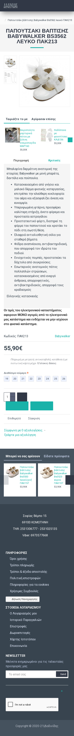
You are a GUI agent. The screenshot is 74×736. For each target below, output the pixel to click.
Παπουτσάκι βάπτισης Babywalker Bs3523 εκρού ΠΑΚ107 (61, 475)
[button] (4, 140)
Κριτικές (54, 160)
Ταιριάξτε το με (17, 119)
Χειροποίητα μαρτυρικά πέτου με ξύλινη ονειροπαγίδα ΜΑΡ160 (27, 138)
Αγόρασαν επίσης (43, 119)
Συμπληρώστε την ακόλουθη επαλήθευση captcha (29, 693)
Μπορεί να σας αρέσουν (23, 456)
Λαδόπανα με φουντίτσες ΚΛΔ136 (60, 135)
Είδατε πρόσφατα (56, 456)
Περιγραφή (21, 160)
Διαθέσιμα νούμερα (15, 373)
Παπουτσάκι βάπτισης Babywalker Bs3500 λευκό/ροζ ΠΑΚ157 (27, 475)
